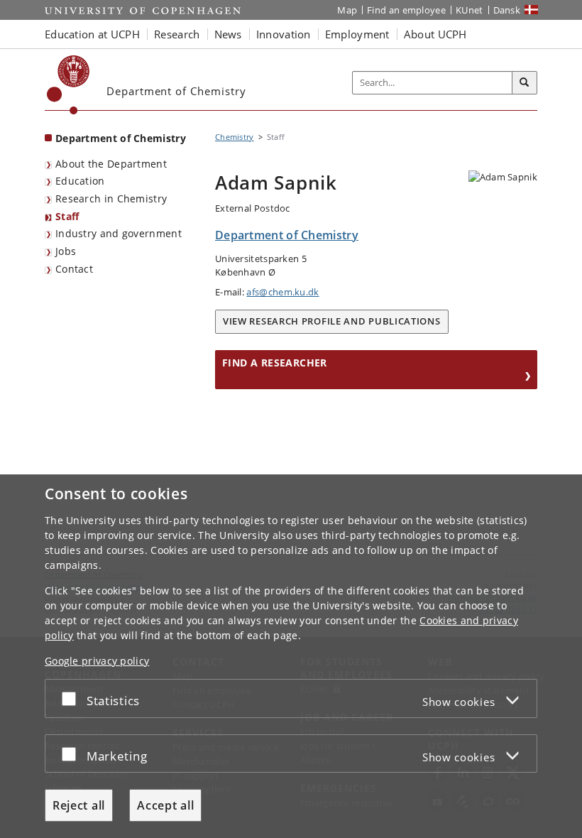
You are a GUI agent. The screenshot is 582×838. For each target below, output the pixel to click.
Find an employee (406, 10)
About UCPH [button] (435, 34)
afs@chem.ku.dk (282, 291)
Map (347, 10)
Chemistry (234, 136)
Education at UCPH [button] (92, 34)
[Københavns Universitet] (68, 84)
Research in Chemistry (111, 198)
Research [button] (176, 34)
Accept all (165, 805)
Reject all (79, 805)
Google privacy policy (97, 661)
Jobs (65, 251)
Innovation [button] (283, 34)
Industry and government (118, 233)
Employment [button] (357, 34)
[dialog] (291, 656)
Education (80, 180)
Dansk (507, 10)
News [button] (228, 34)
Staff (67, 216)
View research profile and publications (332, 321)
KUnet (469, 10)
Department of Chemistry (120, 138)
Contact (74, 269)
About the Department (111, 163)
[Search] (524, 83)
